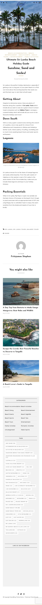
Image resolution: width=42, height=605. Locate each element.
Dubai (26, 473)
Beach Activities (26, 406)
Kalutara (22, 476)
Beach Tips (24, 418)
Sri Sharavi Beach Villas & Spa (17, 526)
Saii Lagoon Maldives (14, 504)
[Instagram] (6, 2)
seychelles (28, 511)
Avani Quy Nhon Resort (15, 467)
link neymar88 (12, 489)
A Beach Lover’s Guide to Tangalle (17, 384)
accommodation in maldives (17, 446)
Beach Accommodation (17, 53)
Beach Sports (9, 418)
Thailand (10, 530)
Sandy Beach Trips (13, 511)
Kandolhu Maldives (14, 479)
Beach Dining (9, 410)
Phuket (9, 501)
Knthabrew (24, 165)
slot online (11, 520)
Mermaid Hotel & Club (14, 495)
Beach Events (24, 55)
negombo (10, 498)
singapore (11, 514)
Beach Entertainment (28, 410)
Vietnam (21, 530)
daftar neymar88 (13, 473)
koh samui (25, 482)
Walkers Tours (24, 110)
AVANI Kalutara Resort (15, 463)
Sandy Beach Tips (13, 507)
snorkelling (24, 520)
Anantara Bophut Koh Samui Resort (19, 452)
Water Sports (25, 430)
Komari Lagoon (32, 165)
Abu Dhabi (10, 443)
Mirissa (30, 495)
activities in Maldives (15, 449)
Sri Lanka (8, 229)
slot (8, 517)
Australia (10, 460)
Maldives (26, 489)
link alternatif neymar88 (25, 485)
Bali (29, 467)
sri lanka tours (19, 229)
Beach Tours (9, 422)
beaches (10, 470)
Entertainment (17, 56)
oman (32, 498)
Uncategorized (10, 430)
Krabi (9, 485)
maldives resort (13, 492)
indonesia (10, 476)
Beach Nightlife (26, 414)
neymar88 (21, 498)
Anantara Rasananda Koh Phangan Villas (20, 456)
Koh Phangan (12, 482)
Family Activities (31, 56)
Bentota (21, 470)
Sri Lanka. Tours (28, 105)
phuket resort (21, 501)
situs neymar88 (24, 514)
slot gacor (19, 517)
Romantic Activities (27, 426)
